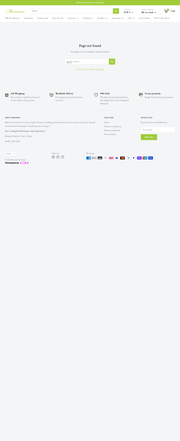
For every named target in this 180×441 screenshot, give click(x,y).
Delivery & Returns (112, 130)
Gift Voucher (144, 18)
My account (148, 12)
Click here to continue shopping (90, 69)
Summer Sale (42, 18)
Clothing (86, 18)
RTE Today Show (162, 18)
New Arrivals (58, 18)
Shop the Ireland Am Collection (90, 2)
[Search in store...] (112, 62)
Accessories (116, 18)
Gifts (130, 18)
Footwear (72, 18)
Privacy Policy (110, 134)
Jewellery (101, 18)
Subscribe (148, 137)
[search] (71, 11)
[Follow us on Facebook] (53, 157)
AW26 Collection (12, 18)
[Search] (116, 11)
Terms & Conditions (112, 126)
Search (106, 122)
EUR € (8, 154)
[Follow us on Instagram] (58, 157)
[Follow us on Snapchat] (62, 157)
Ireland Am (28, 18)
